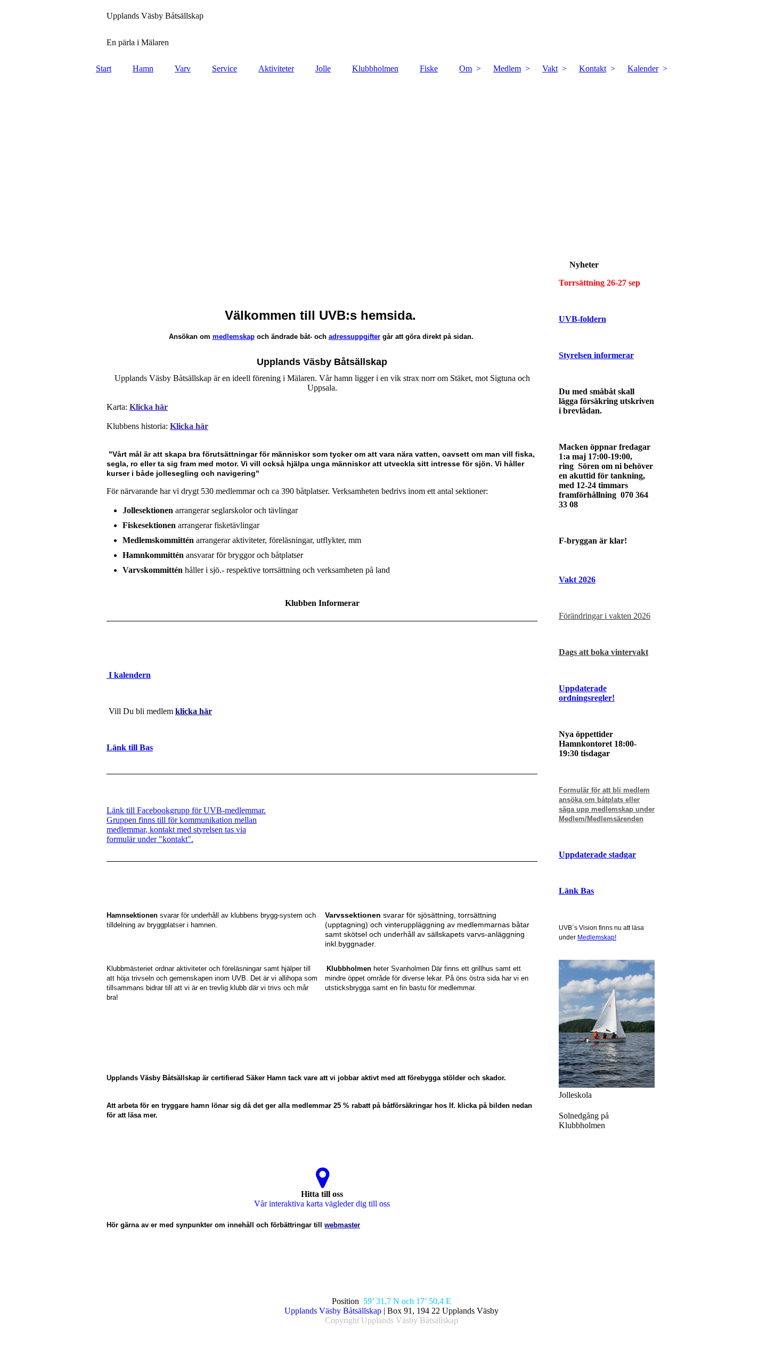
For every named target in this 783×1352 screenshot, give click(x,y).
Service (224, 68)
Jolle (323, 68)
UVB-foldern (582, 318)
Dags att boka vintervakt (603, 652)
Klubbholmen (375, 68)
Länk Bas (576, 890)
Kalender (642, 68)
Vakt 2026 (577, 579)
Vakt (550, 68)
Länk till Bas (130, 747)
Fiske (429, 68)
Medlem (507, 68)
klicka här (193, 711)
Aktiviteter (276, 68)
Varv (183, 68)
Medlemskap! (596, 937)
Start (103, 68)
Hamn (143, 68)
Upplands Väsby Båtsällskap (332, 1310)
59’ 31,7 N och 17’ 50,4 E (406, 1301)
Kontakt (592, 68)
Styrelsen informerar (596, 355)
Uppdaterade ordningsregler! (587, 693)
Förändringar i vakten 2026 (604, 615)
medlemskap (234, 337)
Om (465, 68)
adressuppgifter (354, 337)
